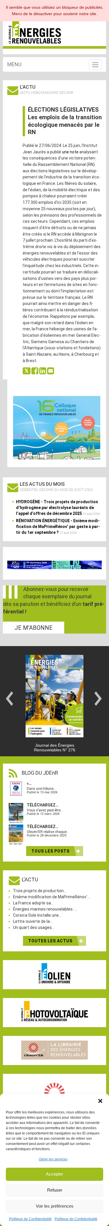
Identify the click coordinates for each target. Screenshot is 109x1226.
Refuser (54, 1190)
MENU (14, 64)
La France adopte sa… (33, 903)
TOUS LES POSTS (51, 851)
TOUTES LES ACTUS (51, 941)
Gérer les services (53, 1159)
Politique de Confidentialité (30, 1219)
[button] (100, 1101)
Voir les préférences (55, 1206)
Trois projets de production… (39, 890)
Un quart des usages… (33, 927)
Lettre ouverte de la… (32, 921)
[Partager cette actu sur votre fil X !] (27, 370)
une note (70, 152)
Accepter (54, 1173)
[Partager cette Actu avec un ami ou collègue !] (50, 370)
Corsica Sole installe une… (37, 915)
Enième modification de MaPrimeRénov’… (51, 896)
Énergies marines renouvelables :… (45, 909)
